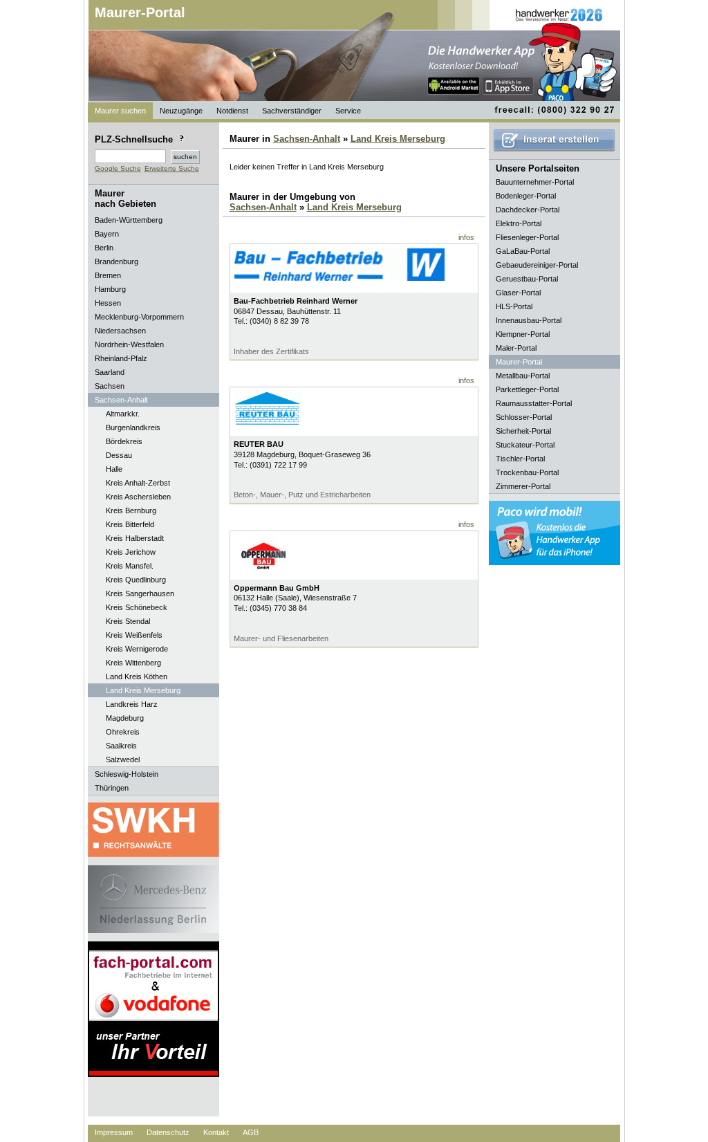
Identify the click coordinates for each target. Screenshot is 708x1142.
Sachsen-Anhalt (306, 138)
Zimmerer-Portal (523, 486)
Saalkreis (121, 746)
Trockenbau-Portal (527, 472)
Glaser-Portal (518, 292)
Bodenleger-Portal (526, 196)
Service (348, 111)
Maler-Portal (516, 348)
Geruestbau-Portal (527, 279)
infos (466, 237)
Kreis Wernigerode (137, 649)
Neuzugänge (181, 111)
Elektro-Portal (518, 223)
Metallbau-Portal (523, 375)
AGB (251, 1132)
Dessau (119, 455)
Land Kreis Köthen (136, 676)
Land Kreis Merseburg (143, 690)
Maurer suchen (120, 111)
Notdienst (232, 111)
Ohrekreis (123, 732)
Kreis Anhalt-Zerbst (138, 483)
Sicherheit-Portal (523, 431)
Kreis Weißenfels (134, 635)
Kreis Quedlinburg (136, 579)
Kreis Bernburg (131, 510)
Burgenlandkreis (133, 427)
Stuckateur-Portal (525, 445)
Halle (114, 469)
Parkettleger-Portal (527, 389)
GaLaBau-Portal (523, 251)
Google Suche (118, 168)
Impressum (114, 1132)
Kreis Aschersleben (138, 496)
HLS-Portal (514, 306)
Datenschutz (168, 1132)
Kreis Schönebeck (136, 607)
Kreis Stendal (128, 621)
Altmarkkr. (123, 413)
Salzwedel (123, 759)
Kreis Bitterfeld (130, 524)
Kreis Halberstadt (135, 538)
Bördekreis (124, 441)
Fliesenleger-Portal (527, 237)
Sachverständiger (292, 111)
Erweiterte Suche (172, 168)
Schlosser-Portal (524, 417)
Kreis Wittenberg (133, 663)
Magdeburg (125, 718)
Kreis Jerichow (131, 552)
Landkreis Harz (132, 704)
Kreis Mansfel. (129, 566)
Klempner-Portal (523, 334)
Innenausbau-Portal (528, 320)
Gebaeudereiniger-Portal (537, 265)
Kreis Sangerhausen (140, 593)
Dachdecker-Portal (527, 209)
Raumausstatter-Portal (534, 403)
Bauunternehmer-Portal (535, 182)
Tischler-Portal (520, 458)
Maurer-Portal (140, 12)
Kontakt (216, 1132)
